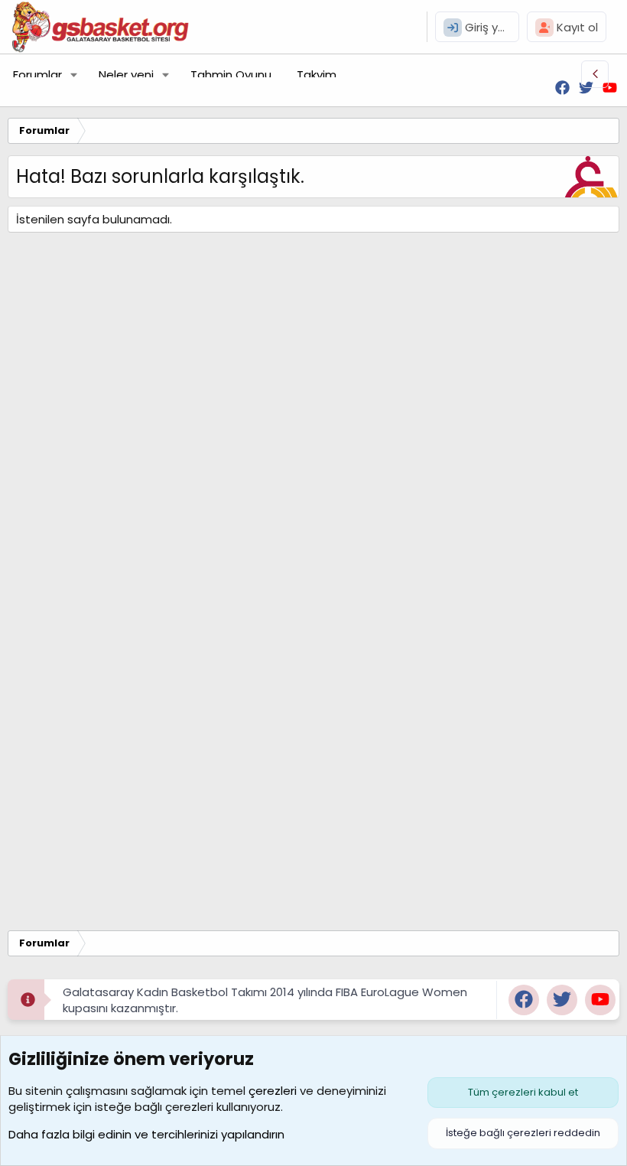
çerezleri (273, 1091)
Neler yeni (126, 75)
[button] (74, 74)
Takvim (316, 75)
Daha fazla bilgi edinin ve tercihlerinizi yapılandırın (146, 1134)
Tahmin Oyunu (230, 75)
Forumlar (37, 75)
